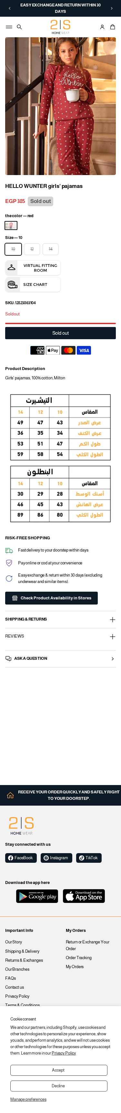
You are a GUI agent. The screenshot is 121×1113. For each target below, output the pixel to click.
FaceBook (24, 858)
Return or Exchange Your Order (87, 945)
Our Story (13, 942)
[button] (9, 8)
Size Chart (35, 284)
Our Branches (17, 969)
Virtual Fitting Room (40, 268)
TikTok (91, 858)
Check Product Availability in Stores (56, 598)
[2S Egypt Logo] (21, 825)
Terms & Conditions (22, 1005)
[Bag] (111, 27)
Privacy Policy (64, 1053)
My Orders (75, 967)
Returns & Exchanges (24, 960)
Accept (58, 1070)
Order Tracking (79, 958)
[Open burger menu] (9, 27)
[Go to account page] (102, 27)
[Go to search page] (19, 27)
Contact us (14, 987)
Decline (58, 1086)
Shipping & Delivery (22, 951)
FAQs (10, 978)
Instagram (59, 858)
